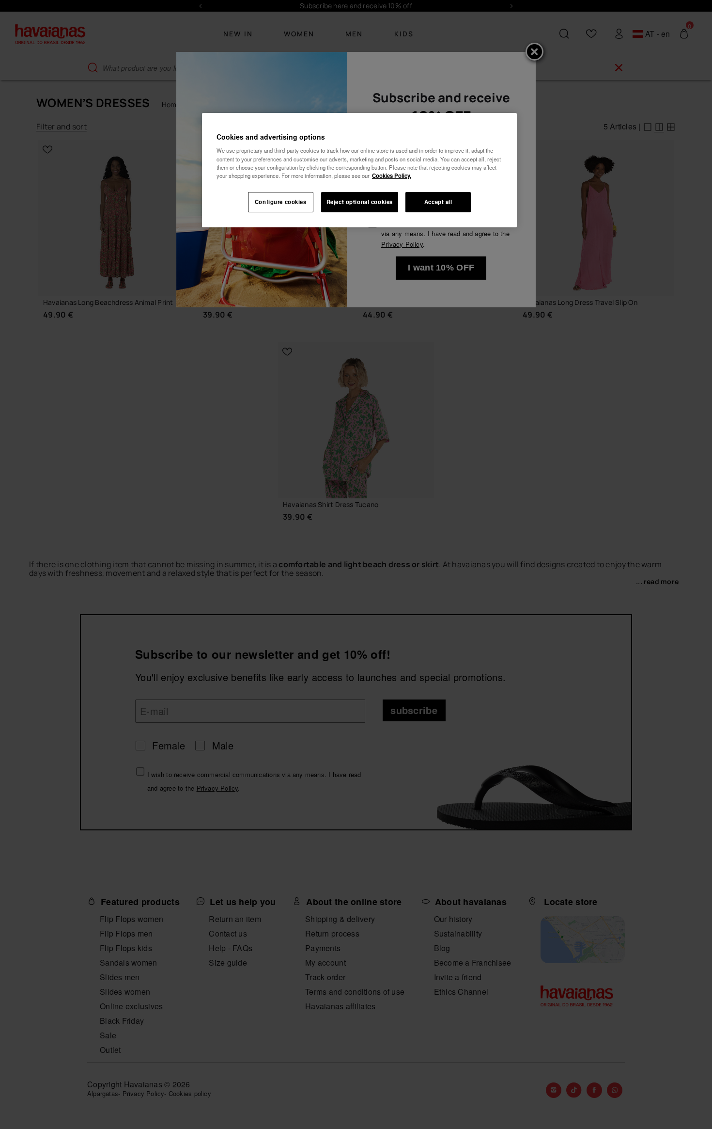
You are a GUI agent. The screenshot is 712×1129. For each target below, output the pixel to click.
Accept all (438, 202)
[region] (359, 170)
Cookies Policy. (391, 175)
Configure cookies (281, 202)
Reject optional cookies (359, 202)
